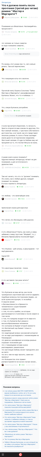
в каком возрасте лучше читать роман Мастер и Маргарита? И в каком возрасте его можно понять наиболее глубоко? (21, 412)
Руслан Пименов (10, 116)
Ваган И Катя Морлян (12, 54)
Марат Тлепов (9, 374)
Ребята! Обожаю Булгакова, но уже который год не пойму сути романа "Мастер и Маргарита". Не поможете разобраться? (21, 444)
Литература (6, 2)
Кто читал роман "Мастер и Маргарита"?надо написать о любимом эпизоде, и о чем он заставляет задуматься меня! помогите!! (20, 419)
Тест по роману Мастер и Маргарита (17, 439)
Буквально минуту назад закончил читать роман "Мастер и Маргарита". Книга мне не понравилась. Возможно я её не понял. (21, 400)
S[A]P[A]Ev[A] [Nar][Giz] (12, 370)
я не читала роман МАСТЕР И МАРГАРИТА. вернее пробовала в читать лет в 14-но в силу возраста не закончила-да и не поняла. (20, 393)
